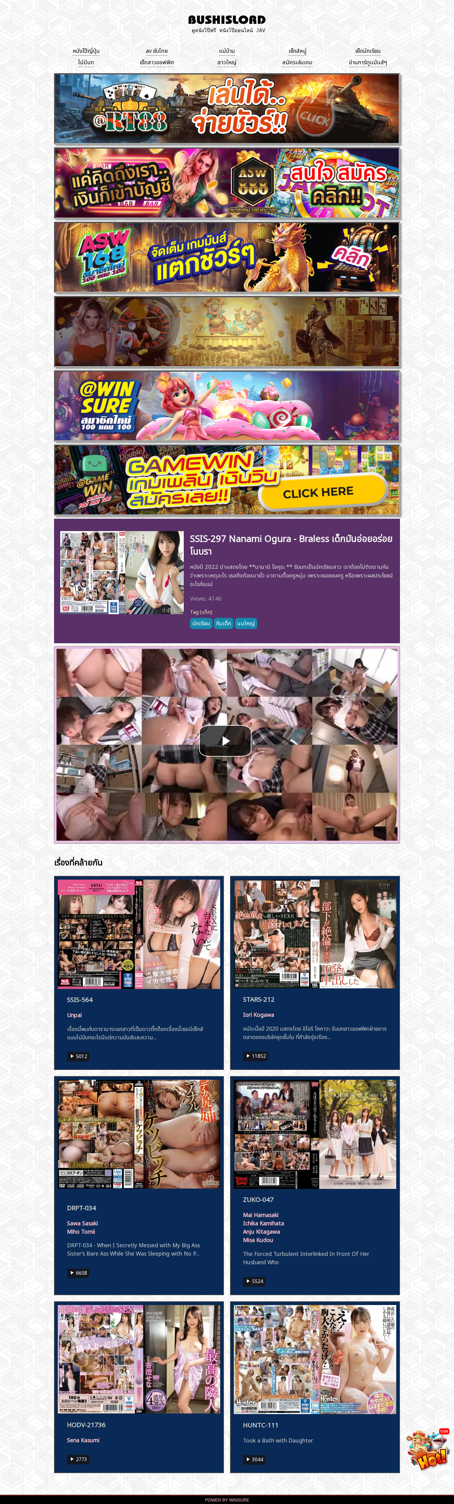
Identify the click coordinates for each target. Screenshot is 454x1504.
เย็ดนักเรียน (368, 50)
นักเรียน (201, 622)
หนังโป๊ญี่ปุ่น (86, 50)
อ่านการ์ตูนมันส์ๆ (368, 61)
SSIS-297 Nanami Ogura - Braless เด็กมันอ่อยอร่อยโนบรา (291, 544)
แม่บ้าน (227, 50)
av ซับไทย (157, 50)
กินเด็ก (223, 622)
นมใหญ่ (246, 622)
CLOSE (444, 1431)
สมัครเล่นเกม (297, 61)
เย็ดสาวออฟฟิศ (157, 61)
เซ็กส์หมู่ (297, 50)
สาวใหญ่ (227, 61)
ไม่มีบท (86, 61)
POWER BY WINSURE (227, 1500)
